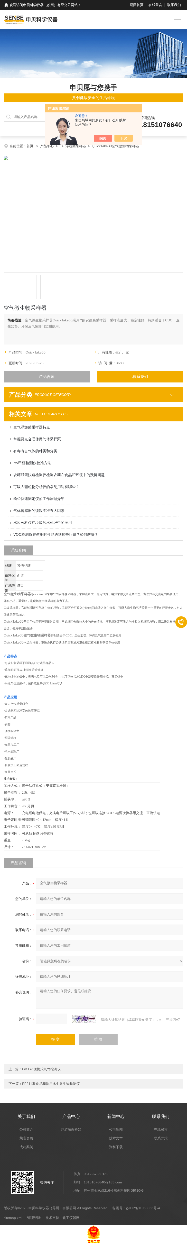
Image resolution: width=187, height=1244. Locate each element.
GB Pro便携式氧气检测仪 (41, 1069)
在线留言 (155, 5)
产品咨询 (47, 376)
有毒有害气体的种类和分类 (35, 451)
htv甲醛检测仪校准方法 (32, 463)
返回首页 (136, 5)
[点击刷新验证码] (84, 1019)
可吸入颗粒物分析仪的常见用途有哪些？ (46, 487)
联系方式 (161, 1138)
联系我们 (174, 5)
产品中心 (47, 146)
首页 (30, 146)
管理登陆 (34, 1218)
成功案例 (26, 1147)
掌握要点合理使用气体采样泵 (37, 439)
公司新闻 (116, 1129)
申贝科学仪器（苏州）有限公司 (47, 5)
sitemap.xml (13, 1218)
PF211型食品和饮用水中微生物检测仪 (51, 1084)
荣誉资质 (26, 1138)
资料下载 (116, 1147)
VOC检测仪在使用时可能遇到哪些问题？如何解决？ (55, 534)
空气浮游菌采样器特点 (31, 427)
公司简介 (26, 1129)
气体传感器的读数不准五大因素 (39, 510)
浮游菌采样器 (75, 146)
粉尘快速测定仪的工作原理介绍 (39, 499)
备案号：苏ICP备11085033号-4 (136, 1208)
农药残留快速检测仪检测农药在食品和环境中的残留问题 (59, 475)
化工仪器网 (71, 1218)
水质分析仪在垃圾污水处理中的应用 (42, 522)
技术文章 (116, 1138)
